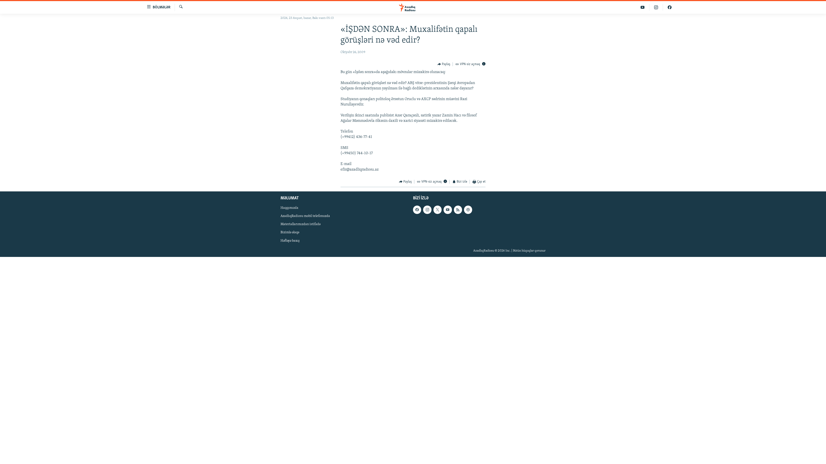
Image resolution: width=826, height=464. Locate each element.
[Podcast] (468, 210)
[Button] (444, 64)
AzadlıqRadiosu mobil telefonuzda (305, 216)
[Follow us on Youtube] (448, 210)
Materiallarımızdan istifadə (300, 224)
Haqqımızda (289, 208)
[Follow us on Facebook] (417, 210)
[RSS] (458, 210)
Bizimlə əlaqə (289, 232)
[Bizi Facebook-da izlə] (669, 7)
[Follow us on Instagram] (427, 210)
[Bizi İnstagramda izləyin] (656, 7)
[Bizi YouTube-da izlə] (642, 7)
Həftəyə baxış (290, 241)
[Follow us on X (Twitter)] (437, 210)
